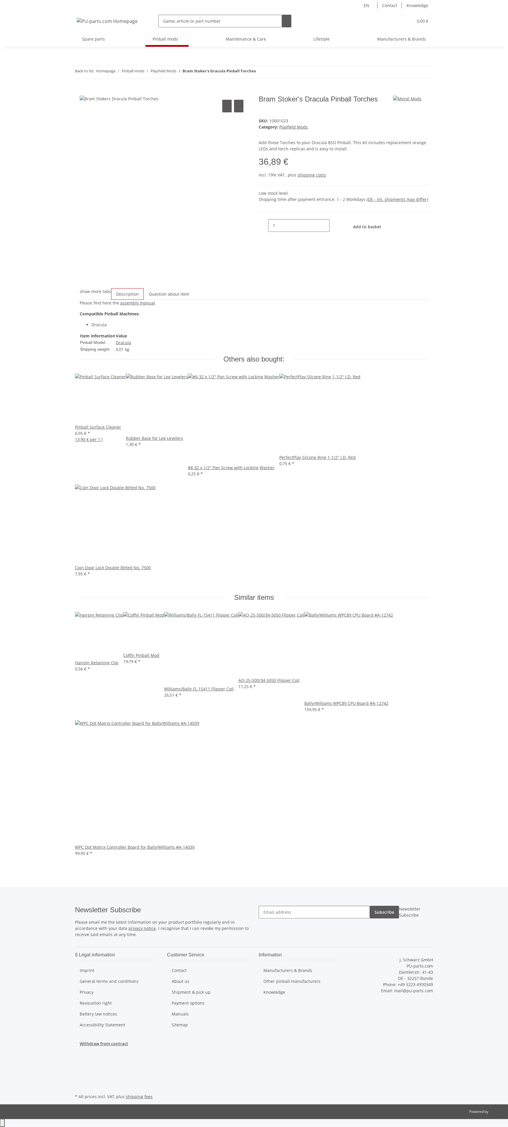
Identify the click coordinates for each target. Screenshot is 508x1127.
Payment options (188, 1003)
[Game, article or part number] (286, 21)
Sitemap (180, 1025)
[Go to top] (2, 1123)
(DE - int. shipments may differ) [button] (397, 199)
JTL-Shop (496, 1111)
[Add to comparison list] (227, 106)
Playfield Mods (293, 127)
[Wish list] (406, 21)
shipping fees (139, 1096)
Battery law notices (98, 1014)
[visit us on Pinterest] (79, 1079)
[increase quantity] (334, 225)
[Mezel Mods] (407, 98)
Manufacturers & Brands (401, 39)
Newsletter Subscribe (409, 912)
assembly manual (137, 303)
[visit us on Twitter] (79, 1065)
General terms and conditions (109, 981)
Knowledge (417, 5)
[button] (397, 21)
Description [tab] (127, 294)
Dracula (123, 342)
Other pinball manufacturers (291, 981)
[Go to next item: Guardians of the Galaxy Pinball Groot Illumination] (271, 72)
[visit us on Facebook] (79, 1058)
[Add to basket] (84, 92)
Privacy (86, 992)
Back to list (84, 71)
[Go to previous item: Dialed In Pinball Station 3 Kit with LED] (260, 72)
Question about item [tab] (169, 294)
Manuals (180, 1014)
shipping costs (312, 175)
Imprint (87, 970)
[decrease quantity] (263, 225)
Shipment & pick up (191, 992)
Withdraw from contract (104, 1043)
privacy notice (142, 928)
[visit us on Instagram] (79, 1085)
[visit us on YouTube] (79, 1072)
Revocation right (96, 1003)
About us (180, 981)
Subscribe (384, 912)
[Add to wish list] (238, 106)
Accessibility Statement (102, 1025)
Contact (389, 5)
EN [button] (367, 5)
